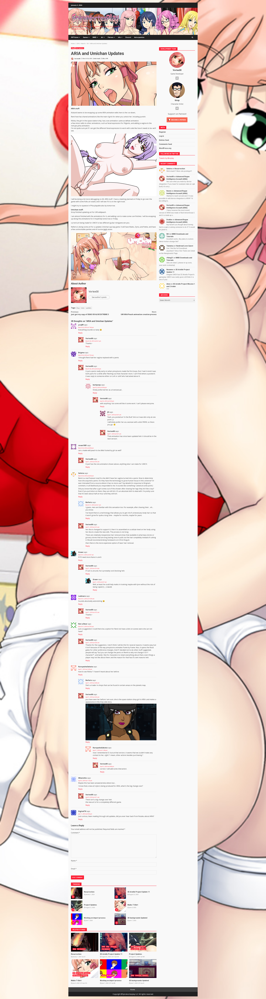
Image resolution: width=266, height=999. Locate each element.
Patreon (110, 37)
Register (162, 132)
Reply (80, 333)
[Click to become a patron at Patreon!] (177, 120)
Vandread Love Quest (184, 246)
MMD (94, 37)
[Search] (192, 37)
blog (78, 308)
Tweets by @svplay (166, 158)
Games (85, 37)
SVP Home (74, 37)
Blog (73, 48)
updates (88, 308)
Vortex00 (77, 58)
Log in (161, 136)
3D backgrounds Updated (120, 919)
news (82, 308)
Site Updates (79, 48)
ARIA (103, 946)
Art (102, 37)
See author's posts (99, 297)
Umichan (143, 949)
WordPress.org (165, 148)
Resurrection (76, 893)
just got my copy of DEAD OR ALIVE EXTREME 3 (90, 313)
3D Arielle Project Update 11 (120, 893)
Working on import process (76, 919)
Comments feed (165, 144)
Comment (75, 833)
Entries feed (164, 140)
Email (73, 869)
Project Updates (76, 906)
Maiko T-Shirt (120, 906)
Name (74, 861)
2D (74, 973)
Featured (113, 946)
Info (119, 37)
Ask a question (139, 37)
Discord (128, 37)
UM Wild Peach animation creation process (138, 313)
